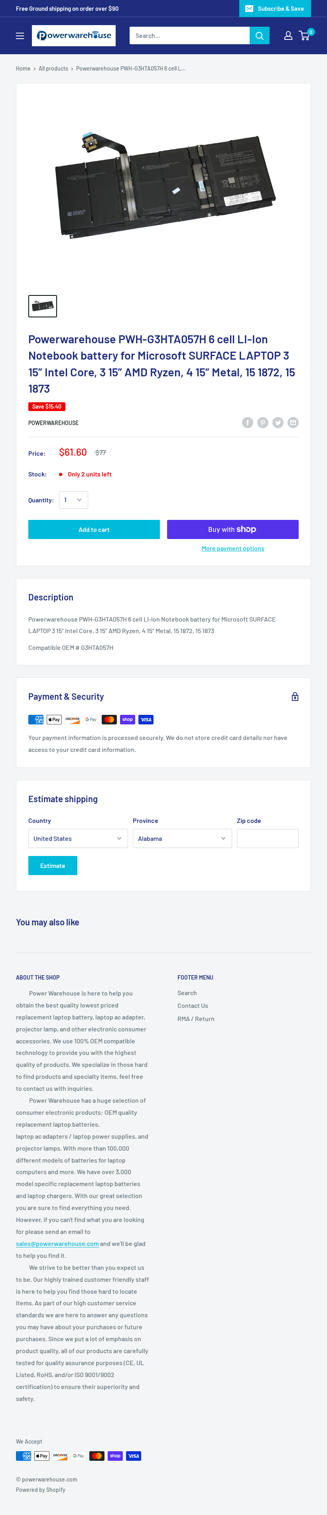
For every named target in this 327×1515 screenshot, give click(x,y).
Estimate (52, 865)
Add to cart (94, 529)
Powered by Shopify (40, 1489)
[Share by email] (293, 422)
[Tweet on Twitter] (278, 422)
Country (39, 820)
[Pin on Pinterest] (262, 422)
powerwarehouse (53, 422)
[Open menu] (20, 36)
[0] (304, 35)
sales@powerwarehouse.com (57, 1243)
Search (187, 992)
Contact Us (192, 1005)
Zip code (249, 820)
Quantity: (41, 500)
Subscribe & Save (281, 8)
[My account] (288, 35)
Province (145, 820)
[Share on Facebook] (247, 422)
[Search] (260, 35)
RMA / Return (196, 1018)
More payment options (233, 548)
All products (53, 68)
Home (23, 68)
